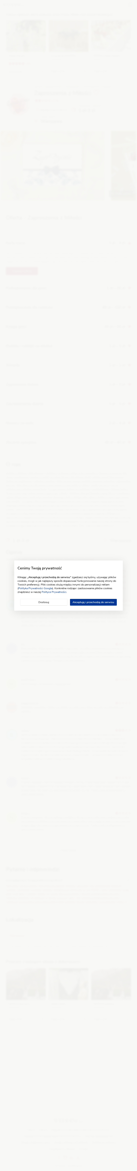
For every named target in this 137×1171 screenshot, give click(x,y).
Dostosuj (43, 602)
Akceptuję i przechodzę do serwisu (93, 602)
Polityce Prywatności (54, 592)
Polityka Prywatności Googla (35, 588)
